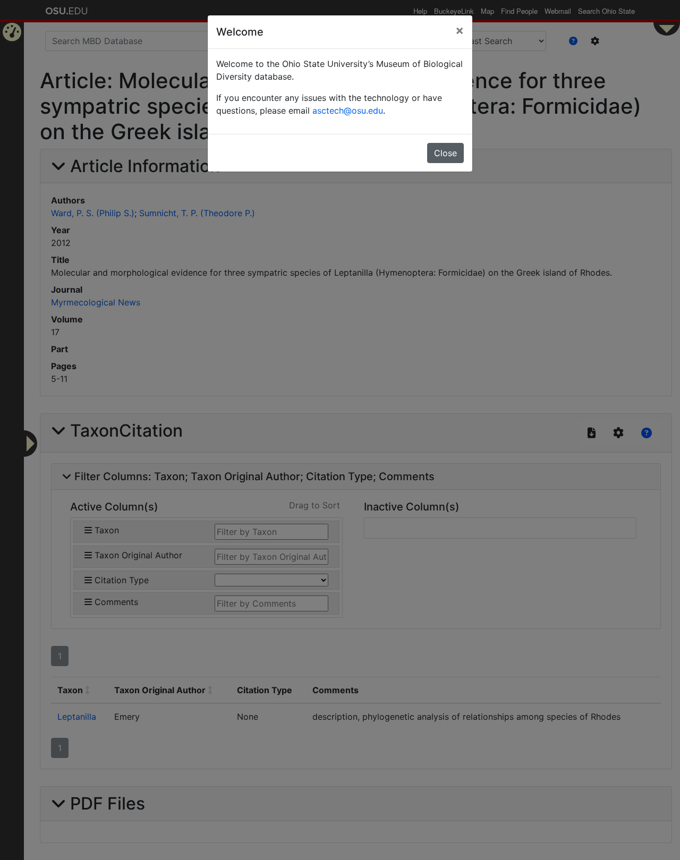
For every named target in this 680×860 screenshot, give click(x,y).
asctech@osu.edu (347, 110)
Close (445, 153)
